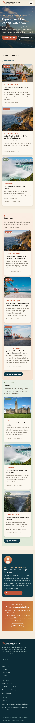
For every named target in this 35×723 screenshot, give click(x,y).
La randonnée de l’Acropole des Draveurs (17, 518)
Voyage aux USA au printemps (12, 690)
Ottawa (4, 701)
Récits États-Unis (9, 38)
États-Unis (5, 666)
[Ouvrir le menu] (31, 3)
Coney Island (6, 693)
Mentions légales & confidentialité (10, 720)
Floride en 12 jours (8, 683)
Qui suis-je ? (6, 673)
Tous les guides (9, 60)
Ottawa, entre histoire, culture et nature (17, 424)
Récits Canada (25, 38)
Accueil (4, 663)
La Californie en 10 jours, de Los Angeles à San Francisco (16, 137)
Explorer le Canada (12, 541)
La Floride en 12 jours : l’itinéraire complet (16, 88)
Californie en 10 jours (9, 687)
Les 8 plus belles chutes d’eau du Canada (15, 187)
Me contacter (17, 625)
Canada (4, 669)
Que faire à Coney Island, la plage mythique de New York (16, 352)
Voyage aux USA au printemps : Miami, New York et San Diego (17, 304)
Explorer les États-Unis (13, 374)
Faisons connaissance (13, 593)
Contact (4, 676)
